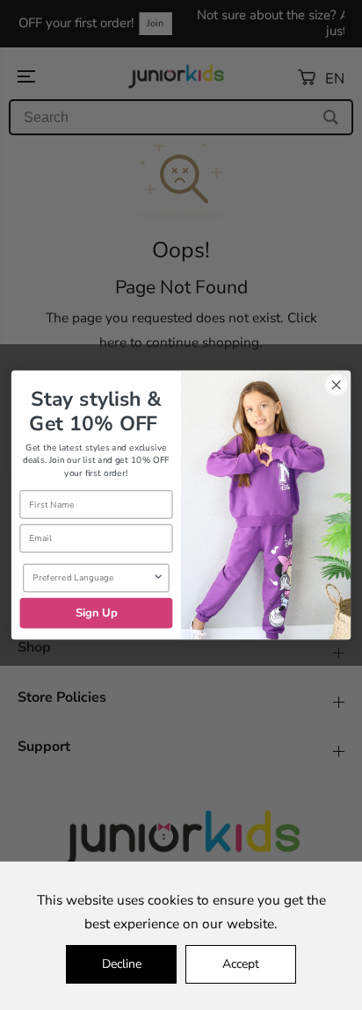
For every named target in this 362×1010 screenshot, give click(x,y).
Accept (240, 964)
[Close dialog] (336, 385)
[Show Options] (158, 578)
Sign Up (97, 612)
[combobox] (92, 578)
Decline (121, 964)
